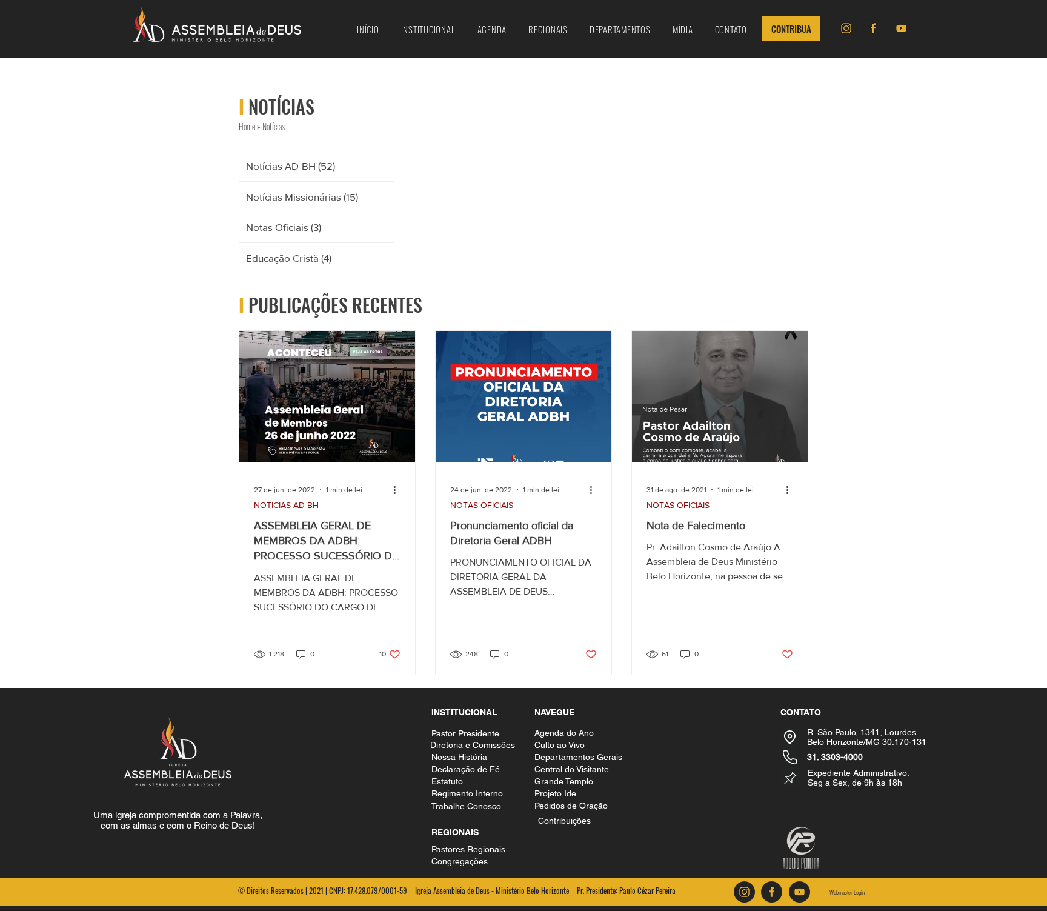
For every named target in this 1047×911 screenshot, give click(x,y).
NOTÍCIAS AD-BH (286, 505)
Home (247, 126)
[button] (428, 29)
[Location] (790, 737)
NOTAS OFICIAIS (481, 505)
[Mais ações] (398, 489)
